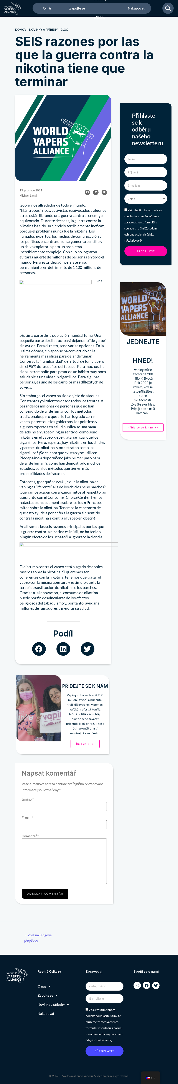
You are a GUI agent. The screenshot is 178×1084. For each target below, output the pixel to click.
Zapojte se (77, 8)
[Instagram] (137, 985)
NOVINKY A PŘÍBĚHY (43, 29)
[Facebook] (146, 985)
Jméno (28, 799)
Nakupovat (136, 8)
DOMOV (20, 29)
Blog (64, 29)
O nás (47, 8)
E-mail (27, 817)
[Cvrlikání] (156, 985)
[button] (87, 192)
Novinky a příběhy (101, 8)
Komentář (30, 836)
